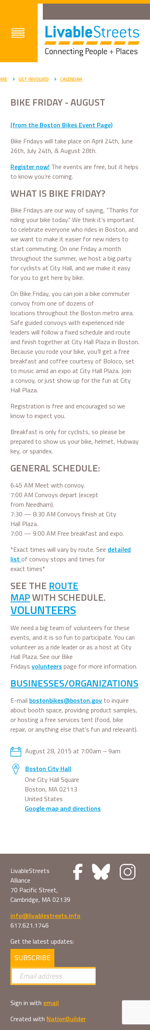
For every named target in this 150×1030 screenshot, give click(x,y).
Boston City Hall (48, 768)
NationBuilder (66, 1019)
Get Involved (33, 79)
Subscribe (32, 957)
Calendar (71, 79)
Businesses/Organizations (74, 683)
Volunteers (43, 609)
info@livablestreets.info (45, 915)
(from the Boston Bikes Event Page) (61, 125)
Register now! (30, 166)
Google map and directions (63, 808)
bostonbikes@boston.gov (65, 700)
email (51, 1003)
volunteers (47, 666)
